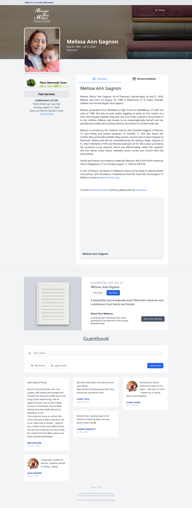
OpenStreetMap (99, 500)
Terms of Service (103, 495)
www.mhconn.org (109, 177)
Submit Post (155, 365)
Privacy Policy (88, 495)
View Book (97, 292)
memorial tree (98, 189)
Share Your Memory (153, 319)
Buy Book (113, 292)
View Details (46, 114)
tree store (141, 189)
